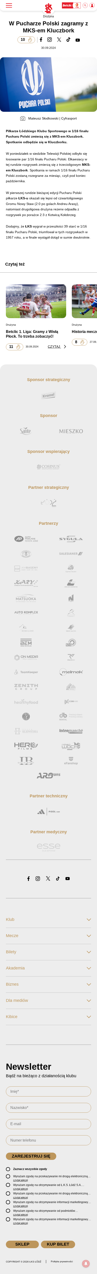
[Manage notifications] (86, 1263)
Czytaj (54, 346)
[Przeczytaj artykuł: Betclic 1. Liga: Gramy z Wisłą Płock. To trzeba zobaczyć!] (36, 301)
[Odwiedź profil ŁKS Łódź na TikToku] (58, 878)
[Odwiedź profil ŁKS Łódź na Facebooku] (28, 879)
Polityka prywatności (62, 1261)
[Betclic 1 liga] (71, 5)
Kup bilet (58, 1244)
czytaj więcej (20, 1180)
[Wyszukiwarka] (85, 5)
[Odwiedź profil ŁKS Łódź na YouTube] (67, 879)
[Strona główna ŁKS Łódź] (48, 8)
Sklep (22, 1244)
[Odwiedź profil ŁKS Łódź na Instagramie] (38, 879)
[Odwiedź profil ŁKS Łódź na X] (48, 878)
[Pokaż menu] (9, 5)
